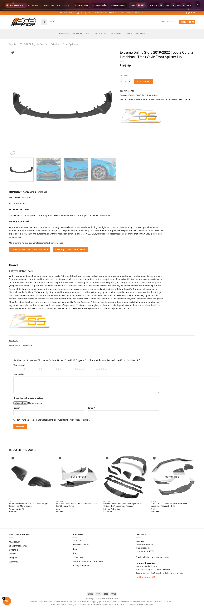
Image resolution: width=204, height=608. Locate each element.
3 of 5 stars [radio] (49, 369)
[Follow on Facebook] (186, 13)
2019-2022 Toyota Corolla (33, 44)
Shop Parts (116, 34)
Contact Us (99, 34)
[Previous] (14, 102)
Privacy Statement (81, 565)
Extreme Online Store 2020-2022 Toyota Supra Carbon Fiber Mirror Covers (28, 505)
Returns (12, 553)
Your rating (19, 365)
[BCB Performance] (23, 22)
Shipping (13, 557)
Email (91, 408)
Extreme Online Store (18, 509)
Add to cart (143, 81)
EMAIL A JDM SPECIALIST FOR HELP (30, 249)
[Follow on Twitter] (191, 13)
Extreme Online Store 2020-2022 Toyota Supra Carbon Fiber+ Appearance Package (122, 505)
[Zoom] (12, 152)
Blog (88, 34)
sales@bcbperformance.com (155, 557)
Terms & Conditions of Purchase (87, 561)
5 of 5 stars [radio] (90, 369)
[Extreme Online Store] (141, 116)
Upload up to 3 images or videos (28, 398)
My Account (14, 541)
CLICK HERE (146, 233)
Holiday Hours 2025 (145, 577)
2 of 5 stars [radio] (32, 369)
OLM (58, 509)
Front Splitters (70, 44)
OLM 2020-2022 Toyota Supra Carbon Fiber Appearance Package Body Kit (169, 505)
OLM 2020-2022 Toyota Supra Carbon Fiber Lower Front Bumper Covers (77, 505)
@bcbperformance (54, 242)
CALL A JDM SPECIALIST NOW (70, 249)
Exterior (55, 44)
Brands (75, 553)
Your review (19, 374)
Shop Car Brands (135, 34)
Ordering (13, 549)
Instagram (64, 34)
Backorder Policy (80, 544)
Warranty (13, 561)
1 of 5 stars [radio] (17, 369)
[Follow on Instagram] (189, 13)
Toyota (12, 44)
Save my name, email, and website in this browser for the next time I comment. (53, 420)
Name (16, 408)
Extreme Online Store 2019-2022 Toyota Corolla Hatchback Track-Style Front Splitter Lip (157, 99)
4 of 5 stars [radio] (68, 369)
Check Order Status (18, 545)
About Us (76, 540)
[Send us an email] (194, 13)
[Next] (110, 102)
